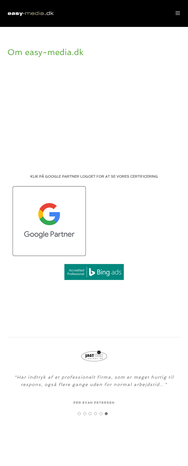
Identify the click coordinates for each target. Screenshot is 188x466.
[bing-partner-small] (94, 264)
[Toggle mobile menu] (178, 13)
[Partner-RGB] (49, 188)
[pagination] (79, 413)
